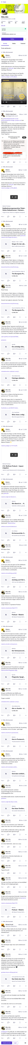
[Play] (3, 102)
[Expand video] (21, 102)
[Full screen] (24, 102)
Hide (24, 80)
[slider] (14, 100)
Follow (12, 39)
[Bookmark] (20, 106)
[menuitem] (14, 91)
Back (4, 2)
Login (15, 1043)
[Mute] (6, 102)
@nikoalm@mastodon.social (7, 18)
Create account (7, 1043)
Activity (5, 43)
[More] (26, 106)
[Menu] (25, 39)
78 (2, 23)
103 (9, 23)
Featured (23, 43)
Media (14, 43)
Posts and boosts (5, 48)
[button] (14, 91)
